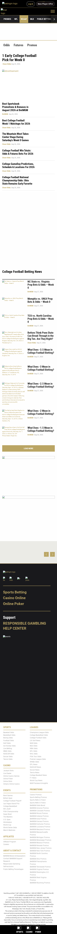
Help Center (14, 628)
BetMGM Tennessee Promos (40, 867)
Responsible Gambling (24, 623)
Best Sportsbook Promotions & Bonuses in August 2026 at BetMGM (15, 107)
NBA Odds (33, 748)
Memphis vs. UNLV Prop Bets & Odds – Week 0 (40, 300)
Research (6, 861)
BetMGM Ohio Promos (38, 859)
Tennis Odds (7, 759)
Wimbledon (7, 822)
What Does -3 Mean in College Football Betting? (41, 368)
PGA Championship (10, 812)
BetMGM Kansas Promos (39, 821)
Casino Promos (36, 795)
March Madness (9, 830)
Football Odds (8, 740)
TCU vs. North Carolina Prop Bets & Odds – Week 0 (41, 318)
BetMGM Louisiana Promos (40, 827)
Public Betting (44, 19)
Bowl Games (8, 795)
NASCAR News (35, 767)
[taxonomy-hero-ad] (28, 84)
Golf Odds (7, 743)
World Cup (7, 825)
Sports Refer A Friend (38, 800)
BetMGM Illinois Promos (39, 813)
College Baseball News (38, 775)
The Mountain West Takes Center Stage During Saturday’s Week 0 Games (15, 137)
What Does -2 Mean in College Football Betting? (41, 412)
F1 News (33, 778)
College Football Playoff (12, 801)
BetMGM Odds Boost (37, 805)
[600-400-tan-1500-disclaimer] (28, 473)
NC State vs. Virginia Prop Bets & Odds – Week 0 (41, 284)
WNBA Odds (34, 762)
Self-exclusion (8, 866)
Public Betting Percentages (13, 869)
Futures (18, 45)
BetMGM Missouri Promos (39, 843)
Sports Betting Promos (38, 797)
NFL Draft (7, 809)
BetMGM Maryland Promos (40, 829)
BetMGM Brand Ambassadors (14, 856)
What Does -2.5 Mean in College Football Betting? (41, 385)
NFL (16, 19)
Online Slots (7, 781)
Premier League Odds (38, 759)
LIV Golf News (35, 740)
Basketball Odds (9, 735)
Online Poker (13, 604)
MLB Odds (33, 743)
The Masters (7, 817)
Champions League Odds (39, 732)
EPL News (33, 764)
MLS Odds (33, 746)
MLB (32, 19)
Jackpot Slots (8, 771)
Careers (6, 844)
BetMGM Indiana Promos (39, 816)
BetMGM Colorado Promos (40, 811)
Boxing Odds (8, 738)
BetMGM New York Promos (40, 851)
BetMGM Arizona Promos (39, 808)
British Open (7, 798)
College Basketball (10, 806)
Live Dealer (7, 773)
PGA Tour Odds (35, 756)
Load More (28, 448)
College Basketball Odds (39, 735)
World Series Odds (10, 828)
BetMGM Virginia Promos (39, 869)
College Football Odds (38, 738)
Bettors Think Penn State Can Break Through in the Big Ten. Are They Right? (41, 335)
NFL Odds (33, 751)
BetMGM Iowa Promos (38, 819)
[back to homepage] (7, 11)
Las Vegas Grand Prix (11, 803)
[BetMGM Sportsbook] (11, 4)
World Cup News (36, 780)
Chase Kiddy (7, 64)
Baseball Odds (8, 732)
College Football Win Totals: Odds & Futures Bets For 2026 (17, 152)
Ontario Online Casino (11, 784)
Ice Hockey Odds (9, 746)
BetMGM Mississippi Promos (40, 840)
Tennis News (34, 772)
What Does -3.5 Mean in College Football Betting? (41, 351)
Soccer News (34, 770)
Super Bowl (7, 814)
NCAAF (24, 19)
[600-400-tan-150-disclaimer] (28, 513)
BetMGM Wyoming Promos (40, 883)
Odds (6, 45)
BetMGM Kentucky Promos (40, 824)
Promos (7, 19)
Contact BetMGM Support (12, 859)
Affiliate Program (9, 842)
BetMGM (5, 114)
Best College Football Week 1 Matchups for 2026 (16, 122)
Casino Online (14, 598)
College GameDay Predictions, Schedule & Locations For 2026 (18, 165)
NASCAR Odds (8, 754)
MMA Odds (7, 751)
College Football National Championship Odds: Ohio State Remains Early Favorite (17, 180)
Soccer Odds (8, 756)
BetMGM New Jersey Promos (40, 848)
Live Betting (7, 748)
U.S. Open (7, 819)
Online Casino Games (11, 776)
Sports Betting (15, 592)
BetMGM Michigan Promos (40, 837)
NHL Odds (33, 754)
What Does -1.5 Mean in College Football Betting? (41, 429)
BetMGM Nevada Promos (39, 845)
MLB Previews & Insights (39, 783)
